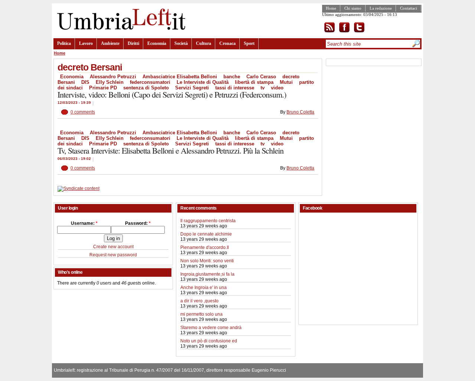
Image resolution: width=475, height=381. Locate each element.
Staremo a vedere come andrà (211, 327)
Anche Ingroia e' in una (203, 287)
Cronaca (227, 43)
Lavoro (86, 43)
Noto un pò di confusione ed (208, 341)
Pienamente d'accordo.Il (204, 247)
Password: (138, 223)
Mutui (286, 82)
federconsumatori (150, 82)
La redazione (381, 8)
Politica (64, 43)
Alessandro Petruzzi (113, 76)
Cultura (203, 43)
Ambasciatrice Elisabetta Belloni (179, 76)
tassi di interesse (234, 88)
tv (263, 88)
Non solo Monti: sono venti (207, 260)
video (277, 88)
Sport (249, 43)
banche (231, 76)
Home (331, 8)
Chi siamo (352, 8)
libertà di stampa (254, 82)
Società (181, 43)
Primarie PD (103, 88)
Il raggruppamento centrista (208, 220)
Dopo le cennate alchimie (206, 234)
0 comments (83, 112)
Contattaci (408, 8)
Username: (84, 223)
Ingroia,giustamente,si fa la (207, 274)
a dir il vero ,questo (199, 300)
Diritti (133, 43)
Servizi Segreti (192, 88)
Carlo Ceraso (261, 76)
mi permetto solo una (201, 314)
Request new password (113, 254)
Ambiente (110, 43)
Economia (156, 43)
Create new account (113, 246)
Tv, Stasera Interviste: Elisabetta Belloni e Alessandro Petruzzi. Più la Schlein (171, 150)
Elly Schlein (110, 82)
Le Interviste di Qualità (203, 82)
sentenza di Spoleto (146, 88)
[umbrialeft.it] (119, 28)
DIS (85, 82)
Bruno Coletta (300, 112)
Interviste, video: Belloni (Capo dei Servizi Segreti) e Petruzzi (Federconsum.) (172, 94)
